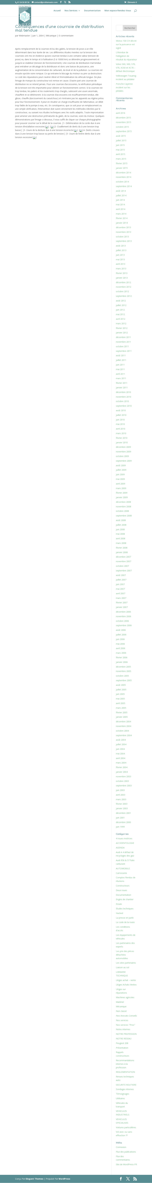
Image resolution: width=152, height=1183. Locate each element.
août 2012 (121, 300)
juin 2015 (120, 145)
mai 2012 (120, 314)
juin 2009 (120, 474)
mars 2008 (121, 543)
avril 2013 (120, 264)
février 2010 (121, 437)
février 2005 (121, 712)
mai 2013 (120, 259)
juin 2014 (120, 199)
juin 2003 (120, 790)
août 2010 (121, 410)
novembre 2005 (123, 671)
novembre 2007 (123, 561)
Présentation (122, 1047)
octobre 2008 (122, 511)
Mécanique (51, 35)
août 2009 (121, 465)
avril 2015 (120, 154)
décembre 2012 (123, 282)
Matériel (120, 1002)
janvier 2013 (122, 277)
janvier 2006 (122, 662)
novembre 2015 (123, 122)
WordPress (64, 1178)
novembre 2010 (123, 396)
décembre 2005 (123, 666)
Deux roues (121, 890)
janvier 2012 (122, 332)
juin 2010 (120, 419)
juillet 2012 (121, 305)
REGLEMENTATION (125, 1072)
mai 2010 (120, 424)
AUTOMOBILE (123, 868)
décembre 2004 (123, 721)
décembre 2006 (123, 611)
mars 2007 (121, 598)
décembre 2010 (123, 392)
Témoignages (122, 1093)
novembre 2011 (123, 341)
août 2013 (121, 245)
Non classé (121, 1011)
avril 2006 (120, 648)
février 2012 (121, 328)
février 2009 (121, 492)
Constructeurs (122, 885)
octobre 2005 (122, 675)
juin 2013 (120, 254)
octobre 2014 (122, 181)
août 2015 (121, 135)
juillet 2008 (121, 524)
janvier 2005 (122, 716)
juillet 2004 (121, 744)
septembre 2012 (124, 296)
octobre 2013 (122, 236)
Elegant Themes (34, 1178)
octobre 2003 (122, 781)
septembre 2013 (124, 241)
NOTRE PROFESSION (126, 1034)
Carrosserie (121, 873)
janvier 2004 (122, 771)
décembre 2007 (123, 556)
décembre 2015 (123, 117)
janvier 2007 (122, 607)
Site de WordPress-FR (126, 1164)
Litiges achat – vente (126, 980)
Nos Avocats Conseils (126, 1015)
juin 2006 (120, 639)
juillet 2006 (121, 634)
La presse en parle (125, 917)
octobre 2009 (122, 456)
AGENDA (120, 847)
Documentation (92, 11)
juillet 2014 (121, 195)
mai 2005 (120, 698)
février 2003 (121, 803)
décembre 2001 (123, 813)
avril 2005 (120, 703)
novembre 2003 (123, 776)
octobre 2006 (122, 621)
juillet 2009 (121, 469)
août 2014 (121, 190)
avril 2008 (120, 538)
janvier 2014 (122, 222)
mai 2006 (120, 643)
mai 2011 (120, 369)
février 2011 (121, 383)
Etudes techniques (124, 908)
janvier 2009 (122, 497)
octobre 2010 (122, 401)
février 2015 (121, 163)
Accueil (57, 11)
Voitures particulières (126, 1127)
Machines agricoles (125, 997)
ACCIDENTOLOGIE (125, 843)
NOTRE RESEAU (123, 1038)
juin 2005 (120, 694)
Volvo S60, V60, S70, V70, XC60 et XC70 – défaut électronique (126, 68)
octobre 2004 (122, 730)
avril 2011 (120, 373)
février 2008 (121, 547)
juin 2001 (120, 817)
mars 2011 (121, 378)
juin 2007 (120, 584)
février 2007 (121, 602)
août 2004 (121, 739)
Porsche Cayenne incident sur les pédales (124, 87)
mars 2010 (121, 433)
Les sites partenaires (126, 962)
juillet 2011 (121, 360)
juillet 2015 (121, 140)
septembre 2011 (124, 351)
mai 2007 (120, 588)
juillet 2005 (121, 689)
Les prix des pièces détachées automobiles (125, 955)
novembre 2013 (123, 232)
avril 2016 (120, 113)
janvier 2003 (122, 808)
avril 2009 (120, 483)
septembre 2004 (124, 735)
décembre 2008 (123, 502)
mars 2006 (121, 652)
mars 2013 (121, 268)
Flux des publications (126, 1151)
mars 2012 (121, 323)
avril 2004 (120, 758)
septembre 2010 (124, 405)
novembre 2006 (123, 616)
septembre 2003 (124, 785)
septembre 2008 (124, 515)
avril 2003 (120, 794)
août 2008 (121, 520)
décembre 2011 (123, 337)
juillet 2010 (121, 415)
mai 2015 (120, 149)
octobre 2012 (122, 291)
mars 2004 (121, 762)
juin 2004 (120, 749)
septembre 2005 (124, 680)
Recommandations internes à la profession (125, 1064)
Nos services (122, 1020)
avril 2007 (120, 593)
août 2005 (121, 685)
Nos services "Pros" (125, 1024)
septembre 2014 (124, 186)
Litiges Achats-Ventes (126, 984)
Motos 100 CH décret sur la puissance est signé (126, 44)
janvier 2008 (122, 552)
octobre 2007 (122, 566)
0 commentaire (66, 35)
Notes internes (123, 1029)
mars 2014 (121, 213)
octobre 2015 (122, 126)
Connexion (121, 1147)
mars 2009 (121, 488)
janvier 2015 (122, 168)
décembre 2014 (123, 172)
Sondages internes (125, 1089)
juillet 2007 (121, 579)
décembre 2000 (123, 822)
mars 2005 (121, 707)
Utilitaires (120, 1098)
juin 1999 (120, 826)
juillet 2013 (121, 250)
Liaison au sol (122, 967)
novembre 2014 (123, 177)
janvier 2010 (122, 442)
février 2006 (121, 657)
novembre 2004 (123, 726)
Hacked (119, 913)
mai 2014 (120, 204)
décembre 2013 (123, 227)
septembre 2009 (124, 460)
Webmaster (24, 35)
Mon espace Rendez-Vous (117, 11)
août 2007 (121, 575)
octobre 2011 (122, 346)
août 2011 (121, 355)
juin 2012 (120, 309)
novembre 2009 (123, 451)
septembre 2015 (124, 131)
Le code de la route (125, 922)
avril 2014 (120, 209)
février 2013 (121, 273)
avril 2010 (120, 428)
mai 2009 (120, 479)
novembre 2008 (123, 506)
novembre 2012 (123, 286)
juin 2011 (120, 364)
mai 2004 (120, 753)
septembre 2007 (124, 570)
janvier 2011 (122, 387)
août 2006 (121, 630)
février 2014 (121, 218)
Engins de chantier (124, 899)
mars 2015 (121, 158)
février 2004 (121, 767)
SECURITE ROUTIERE (126, 1084)
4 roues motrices (124, 838)
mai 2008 (120, 533)
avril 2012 (120, 318)
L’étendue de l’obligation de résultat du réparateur (126, 56)
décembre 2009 (123, 447)
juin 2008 (120, 529)
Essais (119, 904)
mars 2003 (121, 799)
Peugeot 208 (122, 1043)
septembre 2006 (124, 625)
